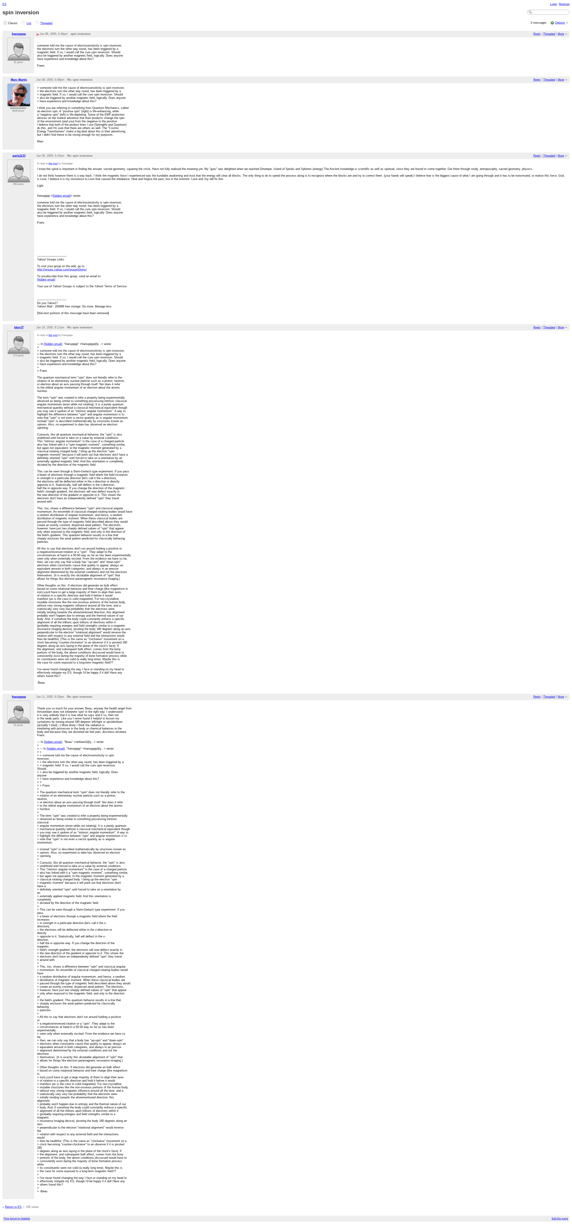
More (561, 34)
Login (553, 4)
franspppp (19, 34)
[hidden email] (62, 195)
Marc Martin (19, 79)
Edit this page (560, 1218)
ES (4, 4)
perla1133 (19, 155)
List (29, 23)
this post (53, 163)
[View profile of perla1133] (18, 180)
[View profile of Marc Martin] (18, 104)
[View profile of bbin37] (18, 351)
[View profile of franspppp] (18, 58)
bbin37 (19, 327)
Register (564, 4)
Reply (537, 34)
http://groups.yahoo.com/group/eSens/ (62, 269)
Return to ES (13, 1207)
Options (560, 22)
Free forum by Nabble (17, 1218)
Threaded (46, 23)
